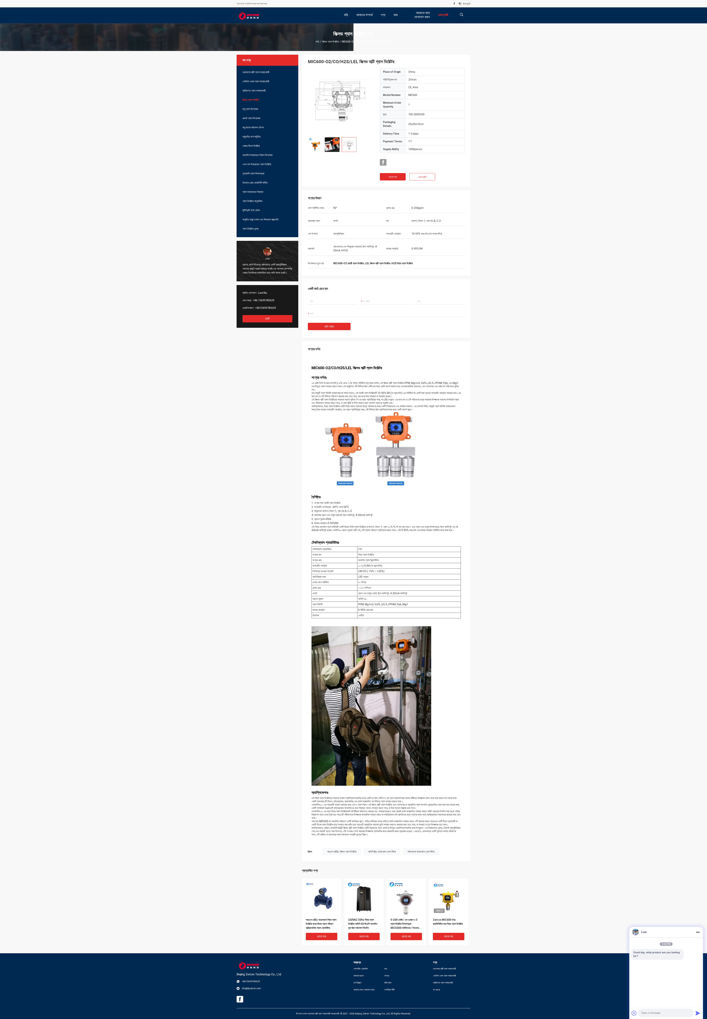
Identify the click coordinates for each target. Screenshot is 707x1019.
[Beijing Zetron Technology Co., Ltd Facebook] (454, 3)
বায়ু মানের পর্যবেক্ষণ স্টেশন (253, 127)
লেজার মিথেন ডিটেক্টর (251, 145)
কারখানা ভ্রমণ (359, 975)
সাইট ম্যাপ (387, 982)
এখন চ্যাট (422, 176)
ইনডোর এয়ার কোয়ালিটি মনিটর (255, 182)
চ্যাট (267, 318)
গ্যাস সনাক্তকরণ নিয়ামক (252, 191)
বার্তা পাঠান (329, 326)
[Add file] (634, 1013)
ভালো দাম (393, 176)
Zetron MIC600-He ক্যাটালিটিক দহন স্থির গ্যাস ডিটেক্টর (448, 921)
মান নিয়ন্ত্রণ (358, 982)
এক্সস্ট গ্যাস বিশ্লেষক (251, 118)
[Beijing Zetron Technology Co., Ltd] (249, 15)
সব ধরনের (436, 989)
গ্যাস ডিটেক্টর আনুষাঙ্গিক (252, 201)
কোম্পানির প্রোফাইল (361, 968)
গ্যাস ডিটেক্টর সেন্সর (250, 228)
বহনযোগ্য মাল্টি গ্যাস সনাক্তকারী (255, 72)
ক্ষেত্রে (386, 975)
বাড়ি (317, 41)
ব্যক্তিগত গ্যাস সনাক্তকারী (254, 90)
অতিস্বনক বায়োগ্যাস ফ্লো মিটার (421, 851)
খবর (385, 968)
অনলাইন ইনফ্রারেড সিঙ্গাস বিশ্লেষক (257, 155)
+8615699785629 (265, 307)
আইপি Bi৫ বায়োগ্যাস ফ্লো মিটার (382, 851)
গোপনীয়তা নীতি (389, 989)
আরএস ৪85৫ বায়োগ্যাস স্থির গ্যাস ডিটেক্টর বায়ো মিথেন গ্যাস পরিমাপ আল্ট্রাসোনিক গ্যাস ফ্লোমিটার (321, 923)
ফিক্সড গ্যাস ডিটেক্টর (330, 41)
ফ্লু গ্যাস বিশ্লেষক (250, 109)
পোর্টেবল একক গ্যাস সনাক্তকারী (255, 81)
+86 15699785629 (263, 300)
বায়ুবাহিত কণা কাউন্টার (251, 136)
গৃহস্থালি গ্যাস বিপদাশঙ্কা (253, 173)
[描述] (461, 15)
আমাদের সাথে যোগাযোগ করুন (364, 989)
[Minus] (698, 932)
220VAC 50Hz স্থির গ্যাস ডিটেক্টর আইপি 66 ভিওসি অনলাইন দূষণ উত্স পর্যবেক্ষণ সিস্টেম (362, 923)
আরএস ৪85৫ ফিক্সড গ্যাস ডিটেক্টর (341, 851)
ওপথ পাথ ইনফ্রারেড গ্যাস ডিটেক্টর (256, 164)
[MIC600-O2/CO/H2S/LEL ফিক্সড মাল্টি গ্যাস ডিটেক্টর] (341, 101)
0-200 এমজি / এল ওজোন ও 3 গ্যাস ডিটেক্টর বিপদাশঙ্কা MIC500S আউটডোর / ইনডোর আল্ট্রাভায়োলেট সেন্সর (405, 924)
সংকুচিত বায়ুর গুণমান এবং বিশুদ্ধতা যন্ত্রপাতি (260, 219)
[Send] (698, 1013)
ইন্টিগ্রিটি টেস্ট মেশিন (251, 210)
